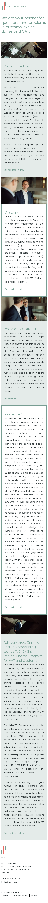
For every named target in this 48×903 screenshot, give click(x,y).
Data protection (20, 895)
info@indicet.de (10, 882)
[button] (24, 170)
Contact (5, 895)
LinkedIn (4, 857)
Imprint (34, 895)
